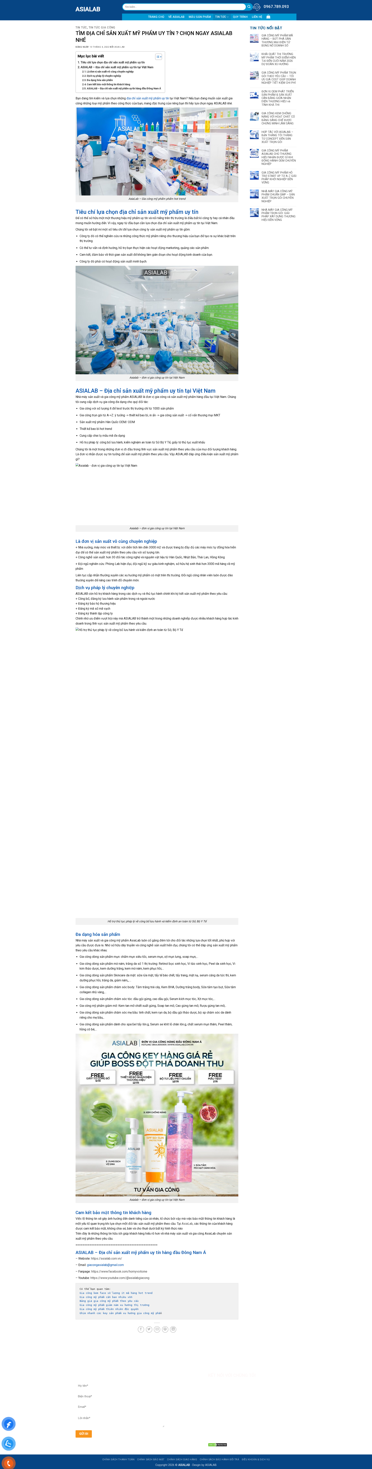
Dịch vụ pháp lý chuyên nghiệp (104, 75)
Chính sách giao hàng (182, 1459)
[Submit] (249, 7)
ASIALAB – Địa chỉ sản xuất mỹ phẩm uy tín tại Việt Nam (117, 67)
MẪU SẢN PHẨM (200, 17)
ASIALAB (78, 9)
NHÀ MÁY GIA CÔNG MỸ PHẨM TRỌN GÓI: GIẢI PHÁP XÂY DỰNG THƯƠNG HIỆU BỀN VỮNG (278, 215)
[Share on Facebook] (141, 1329)
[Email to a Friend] (157, 1329)
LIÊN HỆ (257, 17)
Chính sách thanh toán (118, 1459)
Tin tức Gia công (102, 27)
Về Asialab (176, 17)
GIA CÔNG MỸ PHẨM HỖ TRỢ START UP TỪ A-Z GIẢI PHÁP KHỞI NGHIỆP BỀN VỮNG (279, 177)
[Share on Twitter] (149, 1329)
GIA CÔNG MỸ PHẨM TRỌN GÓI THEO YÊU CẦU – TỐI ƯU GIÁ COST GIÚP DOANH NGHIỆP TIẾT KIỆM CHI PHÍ (279, 77)
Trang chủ (156, 17)
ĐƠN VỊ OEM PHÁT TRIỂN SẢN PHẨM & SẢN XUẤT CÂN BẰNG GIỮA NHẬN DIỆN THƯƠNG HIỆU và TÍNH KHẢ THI (278, 98)
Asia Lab (119, 47)
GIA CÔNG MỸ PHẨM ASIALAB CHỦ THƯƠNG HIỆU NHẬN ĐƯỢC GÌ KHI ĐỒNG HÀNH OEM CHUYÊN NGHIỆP (279, 157)
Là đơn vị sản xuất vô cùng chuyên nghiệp (110, 71)
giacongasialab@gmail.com (105, 1265)
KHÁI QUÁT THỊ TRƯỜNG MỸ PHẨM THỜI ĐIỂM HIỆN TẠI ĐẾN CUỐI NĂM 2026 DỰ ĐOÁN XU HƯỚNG (279, 59)
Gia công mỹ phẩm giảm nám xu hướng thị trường (114, 1305)
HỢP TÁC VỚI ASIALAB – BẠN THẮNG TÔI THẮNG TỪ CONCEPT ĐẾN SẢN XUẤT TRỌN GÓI (277, 137)
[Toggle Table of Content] (156, 56)
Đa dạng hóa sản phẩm (100, 80)
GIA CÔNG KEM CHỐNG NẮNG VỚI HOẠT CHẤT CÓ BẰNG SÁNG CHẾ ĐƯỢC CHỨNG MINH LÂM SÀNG (278, 118)
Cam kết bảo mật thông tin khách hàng (108, 84)
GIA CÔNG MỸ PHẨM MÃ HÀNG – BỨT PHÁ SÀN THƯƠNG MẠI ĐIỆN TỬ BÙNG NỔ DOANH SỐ (277, 40)
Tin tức (220, 17)
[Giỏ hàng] (268, 16)
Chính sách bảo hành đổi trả (219, 1459)
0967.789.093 (276, 6)
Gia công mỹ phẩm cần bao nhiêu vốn (106, 1297)
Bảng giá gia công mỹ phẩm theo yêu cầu (110, 1300)
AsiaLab (187, 1223)
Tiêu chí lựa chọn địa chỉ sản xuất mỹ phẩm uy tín (113, 62)
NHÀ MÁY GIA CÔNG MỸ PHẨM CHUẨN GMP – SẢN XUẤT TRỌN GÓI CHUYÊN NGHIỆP (278, 196)
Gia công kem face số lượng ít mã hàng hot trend (116, 1293)
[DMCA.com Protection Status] (217, 1444)
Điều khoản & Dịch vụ (256, 1459)
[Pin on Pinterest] (165, 1329)
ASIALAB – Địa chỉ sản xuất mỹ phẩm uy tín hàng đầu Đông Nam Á (124, 88)
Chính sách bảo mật (150, 1459)
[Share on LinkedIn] (173, 1329)
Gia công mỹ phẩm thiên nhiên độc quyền (109, 1309)
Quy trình (240, 17)
